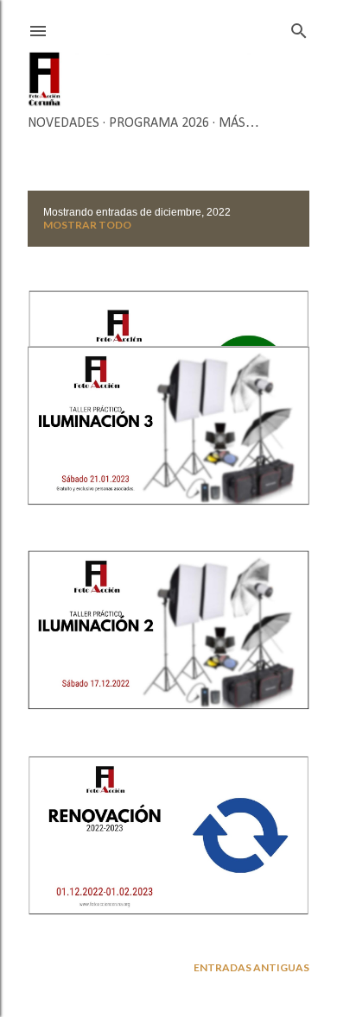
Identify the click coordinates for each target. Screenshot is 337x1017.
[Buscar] (299, 27)
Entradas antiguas (251, 967)
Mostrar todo (87, 224)
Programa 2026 (159, 123)
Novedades (63, 123)
